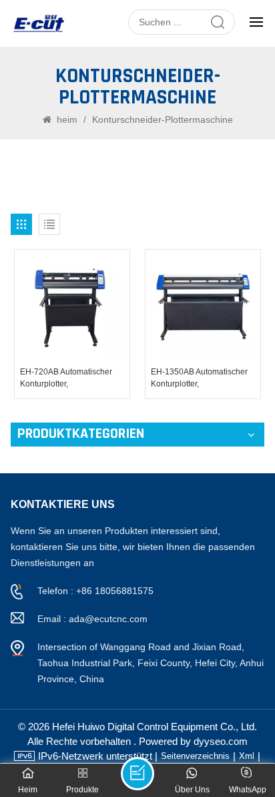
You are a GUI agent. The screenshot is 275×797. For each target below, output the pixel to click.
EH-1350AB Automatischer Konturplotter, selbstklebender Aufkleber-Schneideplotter (199, 378)
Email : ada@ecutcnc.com (92, 618)
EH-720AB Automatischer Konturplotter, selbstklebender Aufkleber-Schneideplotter (68, 378)
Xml (246, 756)
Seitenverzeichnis (195, 756)
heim (67, 119)
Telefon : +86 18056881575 (95, 590)
